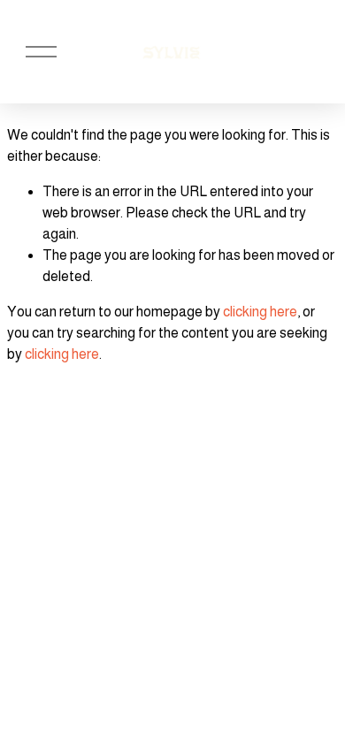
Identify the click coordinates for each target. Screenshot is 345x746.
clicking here (260, 311)
